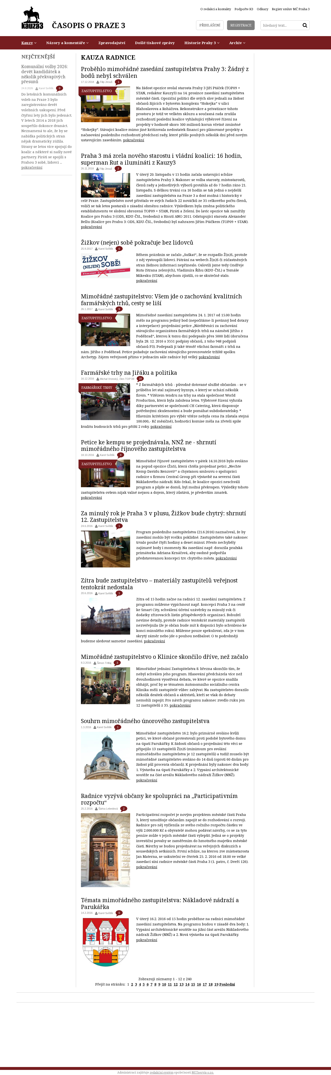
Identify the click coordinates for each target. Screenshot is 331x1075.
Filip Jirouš (106, 81)
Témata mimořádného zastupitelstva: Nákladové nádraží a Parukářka (160, 903)
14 (187, 984)
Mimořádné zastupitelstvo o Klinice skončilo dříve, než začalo (164, 657)
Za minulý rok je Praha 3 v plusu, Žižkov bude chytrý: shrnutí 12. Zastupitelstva (163, 516)
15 (193, 984)
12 (176, 984)
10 (164, 984)
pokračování (133, 140)
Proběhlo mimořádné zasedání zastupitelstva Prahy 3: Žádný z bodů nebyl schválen (165, 72)
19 (216, 984)
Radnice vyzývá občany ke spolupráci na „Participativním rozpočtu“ (159, 799)
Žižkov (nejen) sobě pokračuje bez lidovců (137, 242)
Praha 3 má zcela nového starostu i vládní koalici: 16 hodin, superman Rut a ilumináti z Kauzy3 (161, 159)
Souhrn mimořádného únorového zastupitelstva (145, 721)
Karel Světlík (105, 248)
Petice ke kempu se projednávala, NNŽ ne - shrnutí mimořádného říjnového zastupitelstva (148, 445)
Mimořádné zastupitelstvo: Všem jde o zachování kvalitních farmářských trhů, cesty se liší (161, 299)
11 (170, 984)
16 (199, 984)
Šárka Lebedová (108, 808)
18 (140, 378)
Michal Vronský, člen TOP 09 (117, 378)
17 (205, 984)
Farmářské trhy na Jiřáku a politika (129, 372)
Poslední (227, 984)
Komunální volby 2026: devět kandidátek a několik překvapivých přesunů (44, 74)
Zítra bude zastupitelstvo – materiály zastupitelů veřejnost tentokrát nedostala (159, 583)
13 (181, 984)
